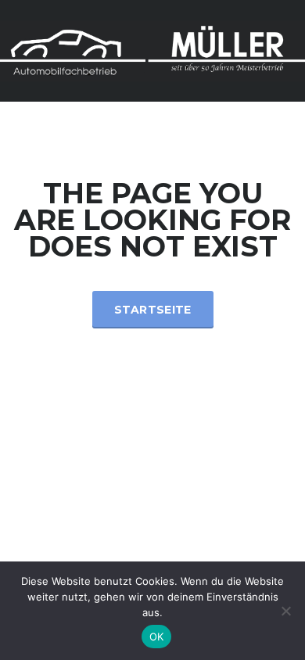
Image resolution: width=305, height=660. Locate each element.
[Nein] (285, 611)
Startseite (153, 310)
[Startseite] (152, 49)
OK (156, 636)
